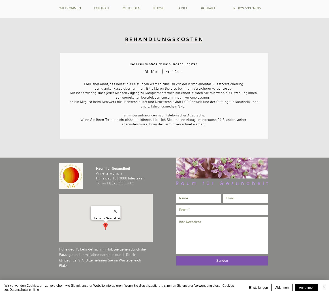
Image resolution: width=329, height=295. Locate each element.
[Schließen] (323, 287)
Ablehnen (282, 287)
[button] (162, 8)
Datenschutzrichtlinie (24, 289)
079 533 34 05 (249, 8)
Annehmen (306, 287)
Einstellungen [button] (258, 287)
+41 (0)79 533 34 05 (118, 183)
